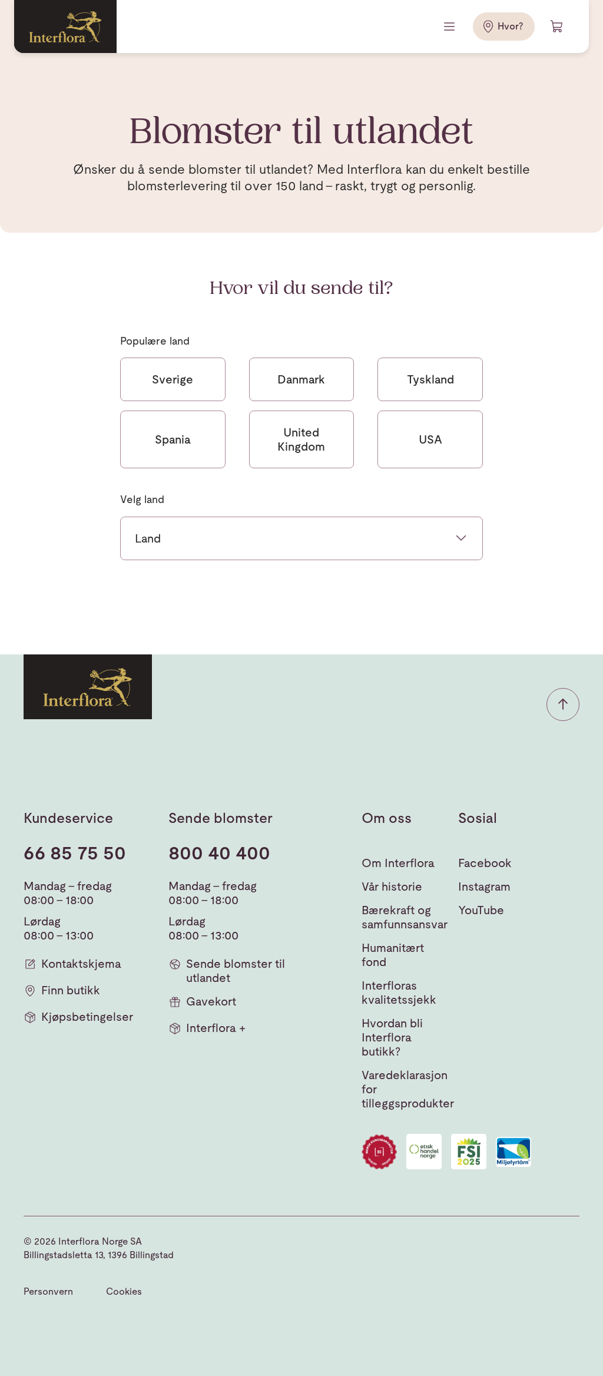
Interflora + (216, 1027)
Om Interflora (398, 862)
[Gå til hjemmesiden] (65, 26)
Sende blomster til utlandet (235, 970)
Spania (173, 439)
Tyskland (430, 379)
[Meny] (450, 26)
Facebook (485, 862)
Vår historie (392, 886)
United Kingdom (301, 439)
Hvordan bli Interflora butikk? (392, 1037)
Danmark (301, 379)
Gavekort (211, 1001)
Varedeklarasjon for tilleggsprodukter (408, 1089)
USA (430, 439)
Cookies (124, 1291)
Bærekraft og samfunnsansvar (405, 917)
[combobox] (301, 538)
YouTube (481, 910)
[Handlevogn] (557, 26)
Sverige (172, 379)
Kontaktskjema (81, 963)
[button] (562, 704)
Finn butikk (70, 990)
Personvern (48, 1291)
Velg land (142, 499)
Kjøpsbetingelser (87, 1016)
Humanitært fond (393, 954)
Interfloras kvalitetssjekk (399, 992)
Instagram (484, 886)
